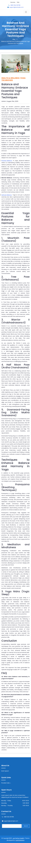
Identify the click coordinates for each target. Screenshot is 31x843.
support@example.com (16, 7)
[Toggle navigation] (26, 12)
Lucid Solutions (20, 840)
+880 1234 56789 (15, 5)
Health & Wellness (10, 78)
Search (26, 826)
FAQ (18, 2)
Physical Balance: (6, 160)
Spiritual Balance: (6, 195)
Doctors (13, 2)
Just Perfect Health (18, 838)
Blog (14, 39)
